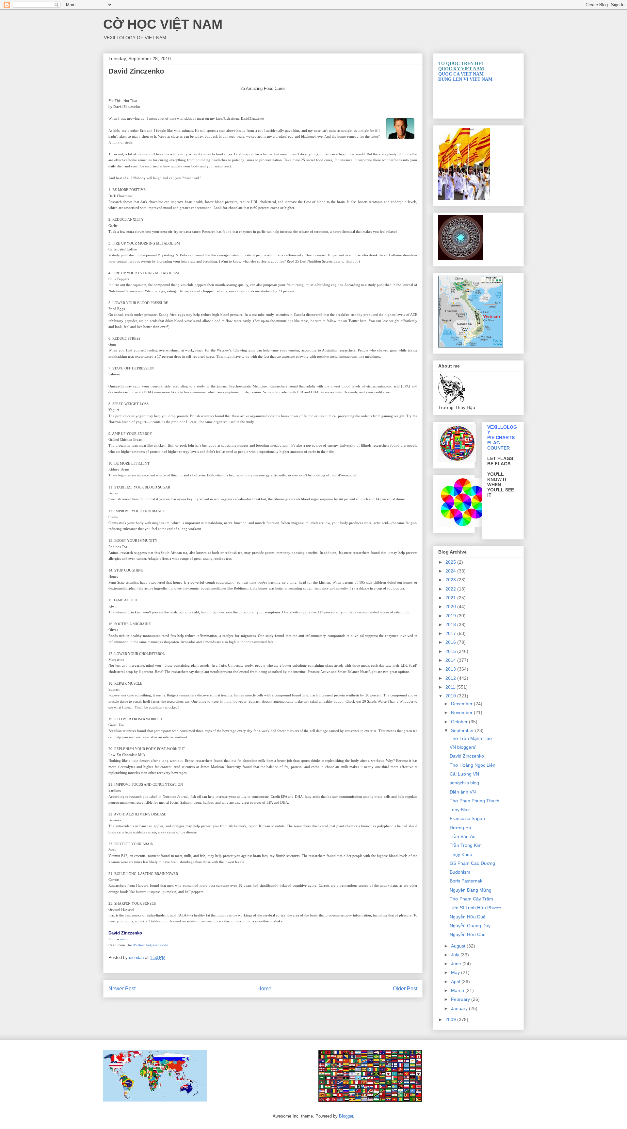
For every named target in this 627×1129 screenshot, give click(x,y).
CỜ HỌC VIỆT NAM (162, 24)
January (460, 1008)
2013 (451, 669)
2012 (451, 678)
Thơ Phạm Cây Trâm (471, 898)
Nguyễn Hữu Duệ (468, 916)
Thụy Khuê (461, 854)
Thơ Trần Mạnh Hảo (471, 738)
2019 (451, 615)
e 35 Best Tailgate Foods (149, 945)
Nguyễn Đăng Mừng (470, 890)
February (461, 999)
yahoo (125, 939)
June (456, 963)
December (462, 703)
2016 (451, 642)
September (463, 730)
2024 (451, 570)
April (456, 981)
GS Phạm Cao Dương (472, 863)
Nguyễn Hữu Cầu (468, 934)
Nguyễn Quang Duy (470, 925)
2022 (451, 588)
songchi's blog (464, 782)
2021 (451, 597)
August (459, 946)
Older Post (405, 988)
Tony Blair (460, 809)
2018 (451, 624)
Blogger (346, 1116)
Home (264, 988)
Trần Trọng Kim (466, 845)
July (455, 954)
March (458, 990)
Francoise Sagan (467, 818)
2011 (451, 687)
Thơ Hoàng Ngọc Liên (472, 765)
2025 (451, 562)
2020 (451, 606)
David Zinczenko (467, 756)
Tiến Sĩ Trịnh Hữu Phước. (476, 907)
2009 (451, 1019)
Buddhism (460, 872)
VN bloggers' (463, 747)
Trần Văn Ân (462, 836)
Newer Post (122, 988)
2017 (451, 633)
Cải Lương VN (464, 774)
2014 (451, 660)
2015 (451, 651)
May (456, 972)
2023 (451, 579)
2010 (451, 695)
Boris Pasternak (466, 880)
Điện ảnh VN (463, 792)
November (462, 712)
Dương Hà (460, 827)
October (460, 721)
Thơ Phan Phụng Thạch (474, 800)
